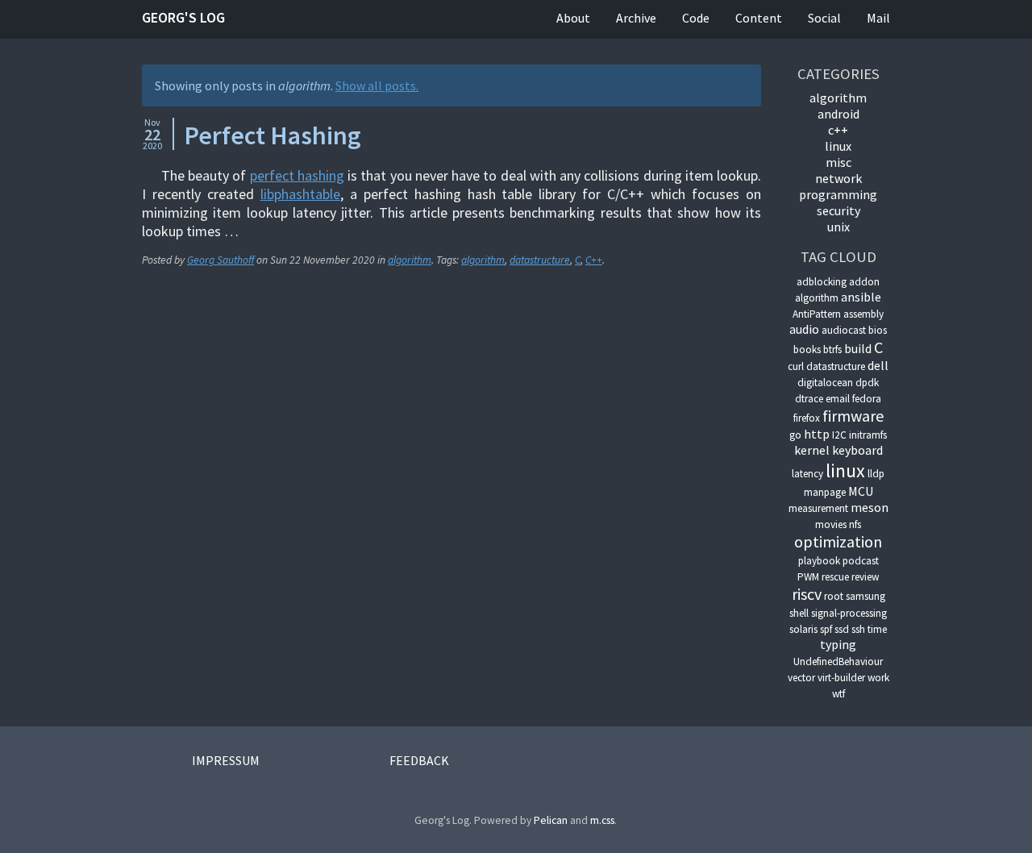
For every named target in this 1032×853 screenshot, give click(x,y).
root (833, 596)
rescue (835, 577)
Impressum (226, 760)
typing (838, 644)
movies (831, 524)
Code (696, 18)
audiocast (844, 330)
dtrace (809, 399)
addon (864, 282)
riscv (807, 594)
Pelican (551, 820)
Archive (636, 18)
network (838, 178)
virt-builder (841, 677)
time (877, 629)
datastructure (540, 260)
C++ (593, 260)
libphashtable (300, 194)
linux (838, 146)
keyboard (857, 450)
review (865, 577)
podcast (861, 561)
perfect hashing (297, 175)
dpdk (867, 382)
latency (807, 474)
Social (824, 18)
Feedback (419, 760)
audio (804, 329)
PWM (808, 577)
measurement (818, 508)
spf (826, 629)
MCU (860, 491)
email (838, 399)
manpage (825, 492)
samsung (865, 596)
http (817, 434)
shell (799, 613)
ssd (841, 629)
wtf (838, 694)
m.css (602, 820)
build (858, 348)
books (807, 349)
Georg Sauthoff (220, 260)
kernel (812, 450)
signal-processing (849, 613)
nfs (855, 524)
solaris (803, 629)
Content (758, 18)
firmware (853, 416)
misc (838, 162)
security (838, 210)
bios (877, 330)
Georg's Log (183, 17)
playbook (819, 561)
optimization (838, 541)
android (838, 114)
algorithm (409, 260)
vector (801, 677)
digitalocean (825, 382)
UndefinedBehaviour (838, 661)
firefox (806, 418)
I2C (839, 435)
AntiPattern (817, 314)
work (878, 677)
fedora (866, 399)
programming (838, 194)
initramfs (868, 435)
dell (878, 365)
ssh (858, 629)
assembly (863, 314)
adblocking (822, 282)
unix (838, 226)
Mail (878, 18)
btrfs (832, 349)
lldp (876, 474)
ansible (861, 297)
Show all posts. (376, 85)
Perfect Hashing (272, 135)
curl (796, 366)
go (795, 435)
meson (869, 507)
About (573, 18)
